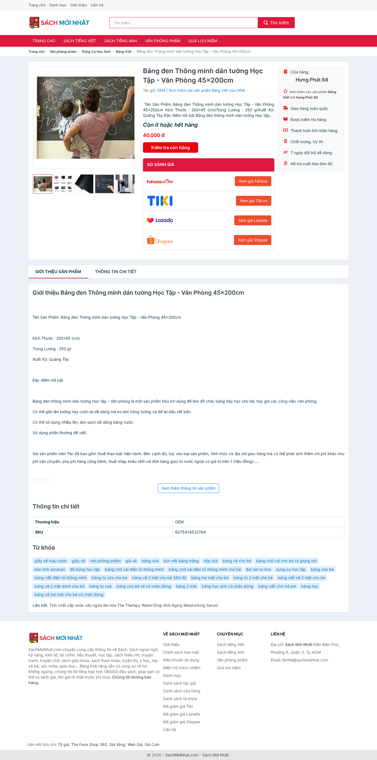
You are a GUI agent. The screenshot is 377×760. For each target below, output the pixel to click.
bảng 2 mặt (186, 586)
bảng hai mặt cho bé (210, 577)
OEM (161, 90)
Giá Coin (152, 744)
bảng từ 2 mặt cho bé (253, 577)
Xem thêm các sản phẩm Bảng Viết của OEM (207, 90)
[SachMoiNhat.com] (59, 23)
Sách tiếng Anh (120, 40)
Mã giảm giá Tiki (178, 706)
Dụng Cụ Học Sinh (96, 51)
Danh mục (58, 5)
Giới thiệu (78, 5)
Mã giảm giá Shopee (181, 721)
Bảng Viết (124, 51)
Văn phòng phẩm (162, 40)
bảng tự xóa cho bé (109, 577)
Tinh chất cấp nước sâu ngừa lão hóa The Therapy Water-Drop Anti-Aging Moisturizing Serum (133, 605)
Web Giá (135, 744)
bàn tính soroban (49, 569)
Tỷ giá (63, 744)
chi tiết (116, 271)
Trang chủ (37, 5)
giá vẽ (131, 560)
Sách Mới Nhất (215, 755)
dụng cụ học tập (291, 569)
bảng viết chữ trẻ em (277, 586)
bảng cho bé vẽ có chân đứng (143, 586)
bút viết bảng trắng (181, 560)
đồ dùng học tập (85, 569)
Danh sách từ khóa (180, 698)
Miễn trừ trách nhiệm (181, 667)
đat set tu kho (258, 569)
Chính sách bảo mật (181, 652)
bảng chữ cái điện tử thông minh (134, 569)
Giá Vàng (117, 744)
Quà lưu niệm (203, 40)
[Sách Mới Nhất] (56, 638)
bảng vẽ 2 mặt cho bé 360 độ (159, 577)
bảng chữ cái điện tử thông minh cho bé (205, 569)
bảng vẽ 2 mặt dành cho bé (59, 586)
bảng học (309, 586)
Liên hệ (97, 5)
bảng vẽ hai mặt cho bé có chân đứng (68, 594)
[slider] (42, 184)
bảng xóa (150, 560)
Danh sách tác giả (179, 683)
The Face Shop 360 (89, 744)
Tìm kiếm (279, 22)
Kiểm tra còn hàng (170, 147)
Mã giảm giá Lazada (181, 714)
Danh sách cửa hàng (181, 690)
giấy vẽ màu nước (50, 560)
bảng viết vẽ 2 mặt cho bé (301, 577)
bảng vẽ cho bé (237, 560)
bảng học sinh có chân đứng (227, 586)
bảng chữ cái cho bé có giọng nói (286, 560)
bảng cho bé (322, 569)
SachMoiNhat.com (181, 755)
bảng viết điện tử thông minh (60, 577)
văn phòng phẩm (105, 560)
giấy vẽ (78, 560)
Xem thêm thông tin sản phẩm (188, 488)
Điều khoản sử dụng (181, 660)
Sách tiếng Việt (79, 40)
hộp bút (211, 560)
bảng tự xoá (100, 586)
